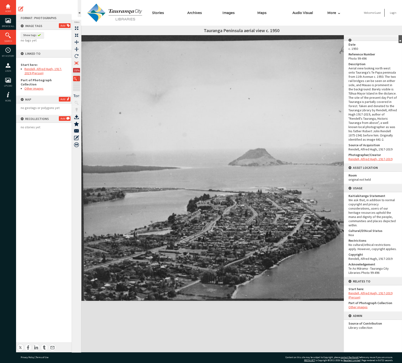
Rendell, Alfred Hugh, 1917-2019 (370, 159)
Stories (158, 13)
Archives (194, 13)
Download (76, 116)
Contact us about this (76, 130)
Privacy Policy (27, 357)
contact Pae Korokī (350, 357)
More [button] (8, 100)
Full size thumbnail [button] (76, 28)
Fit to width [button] (76, 42)
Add (62, 25)
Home (8, 11)
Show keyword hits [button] (76, 102)
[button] (76, 78)
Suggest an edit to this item (20, 8)
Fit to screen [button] (76, 35)
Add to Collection (76, 123)
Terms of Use (42, 357)
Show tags (30, 35)
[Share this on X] (20, 344)
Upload (8, 85)
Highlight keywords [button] (76, 109)
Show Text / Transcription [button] (76, 95)
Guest (378, 12)
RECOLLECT (309, 360)
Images (228, 13)
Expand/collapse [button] (400, 39)
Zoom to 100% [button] (76, 63)
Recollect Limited (351, 360)
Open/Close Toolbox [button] (79, 8)
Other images (34, 88)
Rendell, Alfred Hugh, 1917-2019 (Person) (43, 71)
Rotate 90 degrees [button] (76, 56)
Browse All (8, 26)
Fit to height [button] (76, 49)
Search (8, 41)
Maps (262, 13)
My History (8, 56)
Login (8, 70)
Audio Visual (302, 13)
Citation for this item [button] (76, 144)
